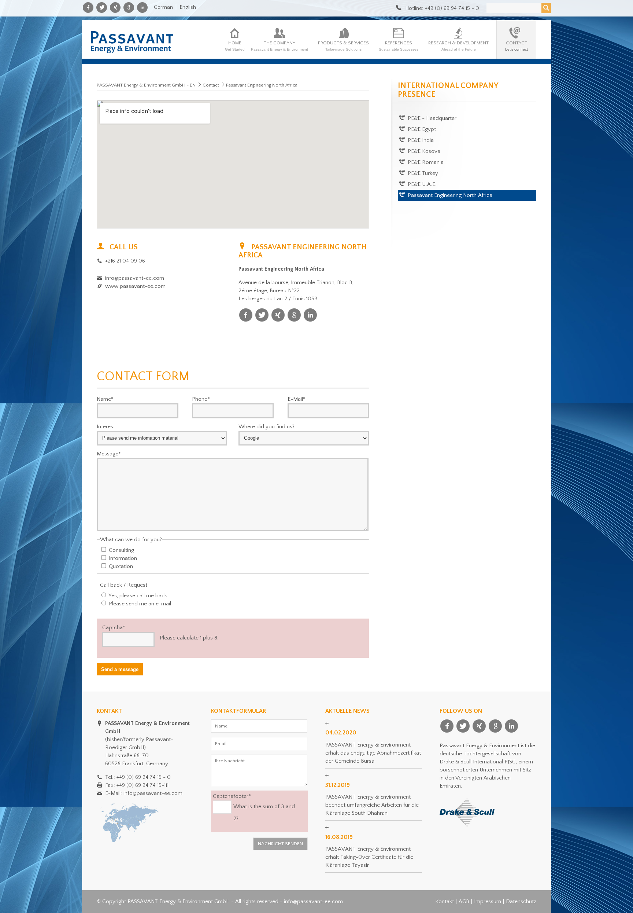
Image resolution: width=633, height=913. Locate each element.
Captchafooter (232, 795)
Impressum (487, 901)
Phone (201, 398)
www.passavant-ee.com (135, 286)
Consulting (121, 550)
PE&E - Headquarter (432, 118)
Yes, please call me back (137, 596)
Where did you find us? (266, 426)
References (398, 45)
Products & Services (343, 45)
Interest (106, 426)
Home (235, 45)
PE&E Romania (426, 162)
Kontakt (444, 901)
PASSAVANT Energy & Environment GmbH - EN (146, 85)
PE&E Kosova (424, 151)
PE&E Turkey (423, 173)
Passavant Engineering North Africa (450, 195)
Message (109, 453)
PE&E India (421, 140)
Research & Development (458, 45)
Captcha (113, 627)
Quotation (121, 566)
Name (105, 398)
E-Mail (297, 398)
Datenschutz (521, 901)
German (163, 7)
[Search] (546, 8)
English (187, 7)
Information (123, 558)
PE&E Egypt (422, 129)
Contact (516, 45)
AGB (464, 901)
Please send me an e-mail (140, 604)
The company (279, 45)
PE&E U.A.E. (422, 184)
